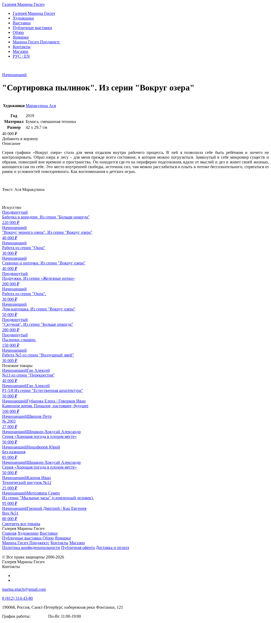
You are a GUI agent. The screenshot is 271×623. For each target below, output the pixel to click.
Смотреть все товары (21, 523)
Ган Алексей (38, 370)
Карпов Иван (39, 477)
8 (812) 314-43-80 (17, 598)
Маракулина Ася (41, 105)
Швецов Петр (39, 416)
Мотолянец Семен (43, 493)
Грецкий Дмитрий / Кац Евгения (56, 508)
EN (21, 56)
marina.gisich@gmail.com (24, 589)
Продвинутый (15, 212)
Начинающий (14, 74)
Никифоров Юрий (43, 447)
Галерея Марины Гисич (23, 4)
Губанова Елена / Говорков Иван (56, 401)
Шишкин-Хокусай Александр (54, 431)
